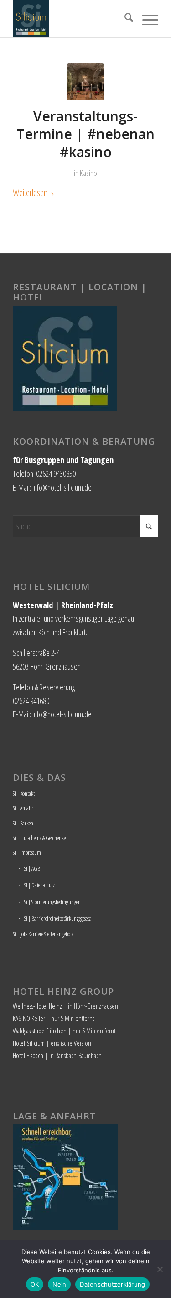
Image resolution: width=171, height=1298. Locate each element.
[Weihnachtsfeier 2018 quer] (85, 81)
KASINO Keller (29, 1018)
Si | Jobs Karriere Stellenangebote (43, 934)
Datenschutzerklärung (112, 1284)
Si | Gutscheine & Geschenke (39, 838)
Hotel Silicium (29, 1042)
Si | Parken (23, 823)
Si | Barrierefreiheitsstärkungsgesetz (57, 918)
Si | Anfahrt (24, 808)
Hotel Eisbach (28, 1055)
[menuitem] (124, 18)
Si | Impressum (27, 852)
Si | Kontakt (24, 793)
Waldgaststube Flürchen (40, 1030)
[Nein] (159, 1269)
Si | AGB (32, 868)
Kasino (88, 173)
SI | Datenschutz (39, 885)
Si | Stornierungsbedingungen (52, 902)
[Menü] (145, 18)
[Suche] (124, 18)
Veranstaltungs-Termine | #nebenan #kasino (85, 134)
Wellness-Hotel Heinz (37, 1005)
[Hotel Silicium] (71, 18)
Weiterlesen (30, 192)
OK (35, 1284)
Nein (59, 1284)
